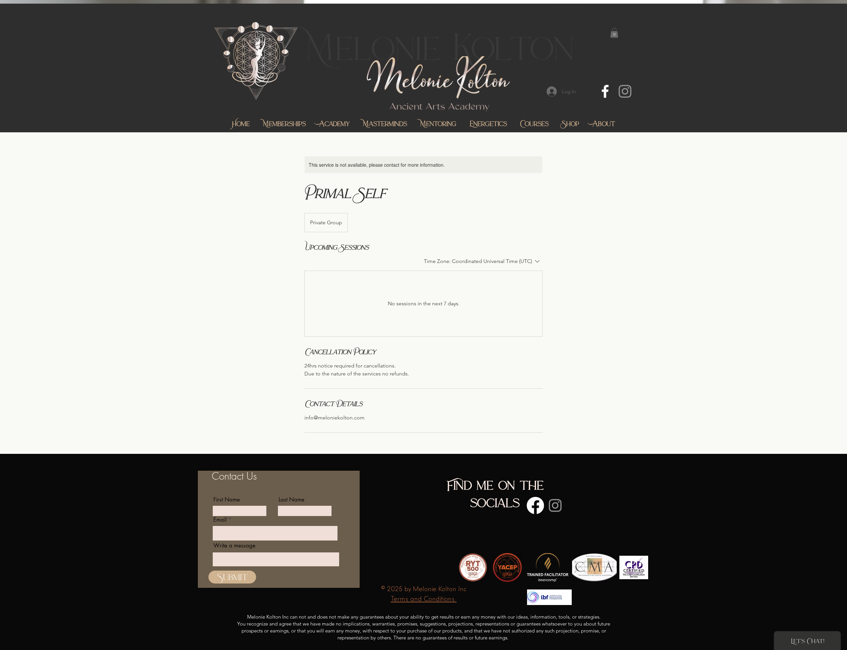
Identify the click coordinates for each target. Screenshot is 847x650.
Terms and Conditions (424, 598)
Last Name (291, 499)
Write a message (234, 545)
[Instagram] (625, 91)
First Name (226, 499)
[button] (614, 33)
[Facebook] (605, 91)
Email (220, 520)
